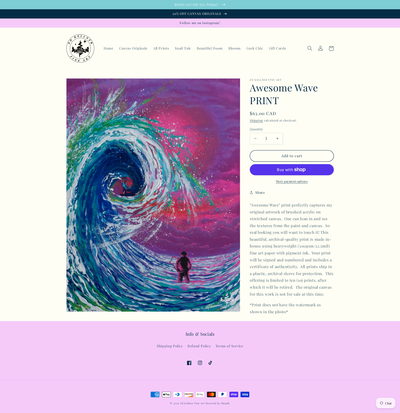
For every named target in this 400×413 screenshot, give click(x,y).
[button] (310, 48)
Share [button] (260, 192)
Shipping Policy (170, 346)
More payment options (292, 181)
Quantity (256, 129)
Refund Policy (199, 346)
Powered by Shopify (218, 403)
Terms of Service (229, 346)
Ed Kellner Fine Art (192, 403)
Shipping (256, 120)
